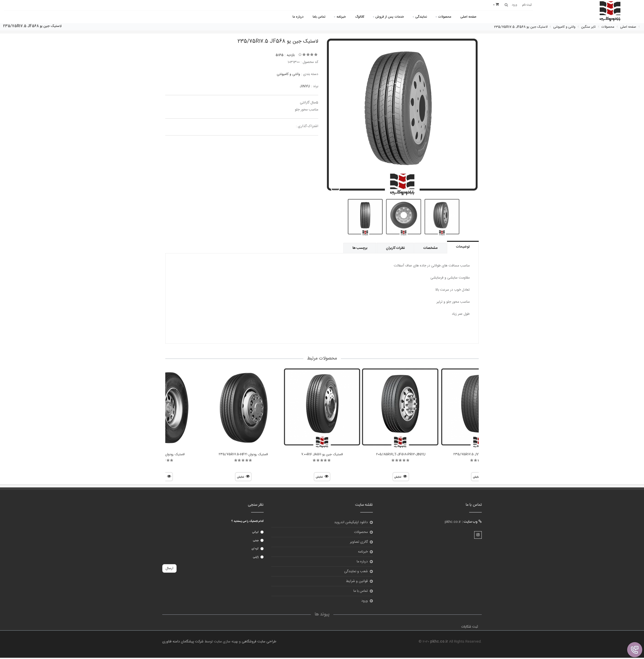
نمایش (397, 477)
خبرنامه (341, 17)
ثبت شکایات (469, 627)
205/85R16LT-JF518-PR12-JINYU (400, 454)
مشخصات (430, 248)
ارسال (169, 568)
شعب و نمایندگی (356, 571)
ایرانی (255, 532)
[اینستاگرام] (478, 535)
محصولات (444, 17)
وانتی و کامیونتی (288, 74)
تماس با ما (360, 591)
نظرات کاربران (395, 248)
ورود (364, 601)
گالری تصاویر (359, 542)
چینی (256, 540)
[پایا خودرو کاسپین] (610, 12)
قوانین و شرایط (357, 581)
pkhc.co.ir (453, 522)
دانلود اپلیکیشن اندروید (351, 522)
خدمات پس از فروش (389, 17)
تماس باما (319, 17)
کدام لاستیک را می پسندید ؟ (247, 521)
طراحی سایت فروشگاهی (258, 642)
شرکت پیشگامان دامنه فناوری (183, 642)
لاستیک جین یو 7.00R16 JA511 (322, 454)
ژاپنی (256, 557)
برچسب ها (359, 248)
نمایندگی (421, 17)
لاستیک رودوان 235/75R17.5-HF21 (243, 454)
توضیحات (463, 247)
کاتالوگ (359, 17)
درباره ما (298, 17)
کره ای (255, 549)
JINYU (305, 86)
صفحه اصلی (468, 17)
